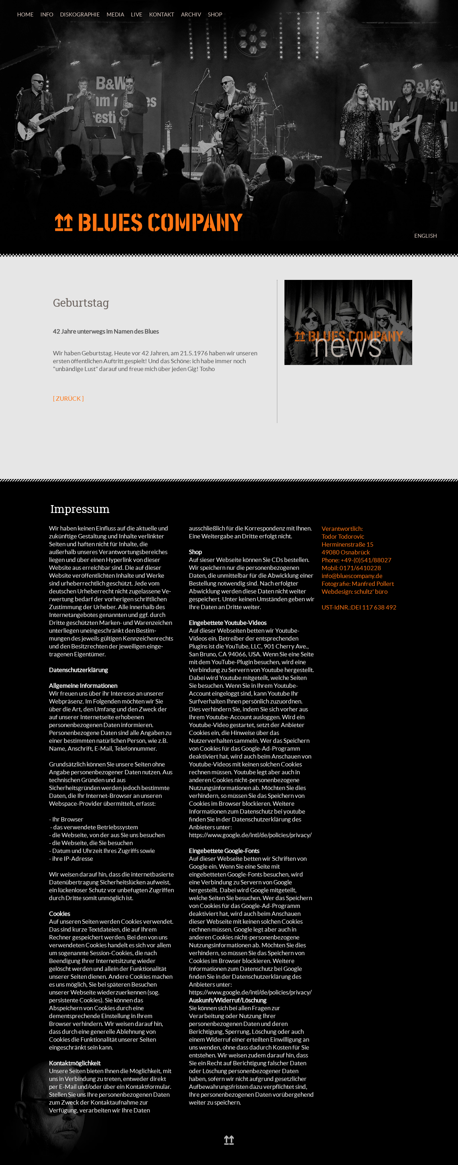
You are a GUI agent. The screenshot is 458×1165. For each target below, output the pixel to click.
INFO (46, 14)
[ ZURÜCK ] (68, 398)
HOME (25, 14)
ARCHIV (191, 14)
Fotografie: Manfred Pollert (358, 583)
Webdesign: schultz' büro (355, 591)
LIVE (136, 14)
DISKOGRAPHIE (80, 14)
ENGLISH (425, 236)
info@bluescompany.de (352, 575)
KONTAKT (161, 14)
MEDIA (115, 14)
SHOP (215, 14)
